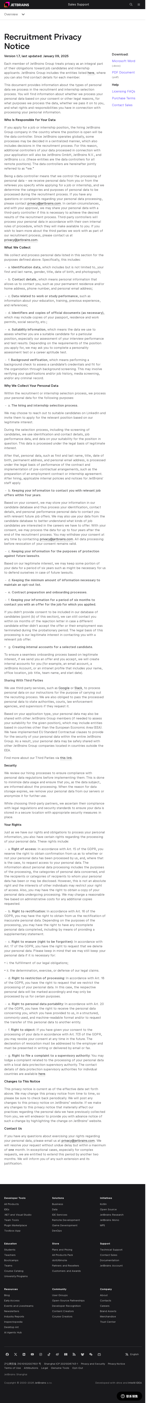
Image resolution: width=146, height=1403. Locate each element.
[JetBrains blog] (66, 1354)
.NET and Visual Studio (18, 1214)
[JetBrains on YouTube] (32, 1354)
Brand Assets (108, 1311)
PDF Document (123, 72)
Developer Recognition (66, 1305)
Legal (44, 1368)
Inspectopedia (13, 1321)
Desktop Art (11, 1327)
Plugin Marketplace (15, 1225)
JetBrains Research (112, 1214)
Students (9, 1249)
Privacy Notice (116, 1363)
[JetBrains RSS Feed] (74, 1354)
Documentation (109, 1260)
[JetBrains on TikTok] (49, 1354)
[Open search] (131, 5)
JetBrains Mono (109, 1220)
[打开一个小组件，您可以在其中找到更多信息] (129, 1396)
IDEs (6, 1209)
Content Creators (63, 1311)
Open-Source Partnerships (68, 1300)
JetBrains (40, 1382)
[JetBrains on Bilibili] (99, 1354)
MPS (102, 1225)
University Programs (16, 1276)
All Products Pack (62, 1255)
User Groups (60, 1295)
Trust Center (108, 1321)
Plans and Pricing (62, 1249)
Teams (8, 1265)
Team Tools (11, 1220)
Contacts (105, 1300)
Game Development (64, 1225)
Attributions (31, 1368)
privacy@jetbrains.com (44, 203)
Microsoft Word (123, 61)
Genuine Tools (60, 1368)
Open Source (108, 1209)
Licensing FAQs (123, 91)
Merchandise (108, 1316)
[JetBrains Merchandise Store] (82, 1354)
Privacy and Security (93, 1363)
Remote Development (66, 1220)
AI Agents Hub (13, 1332)
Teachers (10, 1255)
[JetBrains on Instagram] (41, 1354)
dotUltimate (59, 1260)
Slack (78, 688)
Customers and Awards (66, 1271)
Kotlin (103, 1204)
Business (57, 1204)
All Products (11, 1204)
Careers (105, 1305)
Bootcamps (11, 1260)
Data (54, 1209)
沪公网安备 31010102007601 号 (22, 1363)
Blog (7, 1295)
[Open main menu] (139, 5)
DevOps (57, 1230)
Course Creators (62, 1316)
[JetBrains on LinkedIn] (24, 1354)
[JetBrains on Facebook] (7, 1354)
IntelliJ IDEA (135, 1382)
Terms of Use (12, 1368)
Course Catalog (13, 1271)
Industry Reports (14, 1316)
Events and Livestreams (18, 1305)
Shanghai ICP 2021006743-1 (61, 1363)
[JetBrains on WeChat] (91, 1354)
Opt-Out (77, 1368)
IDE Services (59, 1214)
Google (64, 688)
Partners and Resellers (65, 1265)
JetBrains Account (111, 1265)
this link (66, 758)
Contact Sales (122, 105)
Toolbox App (12, 1230)
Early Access (12, 1300)
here (90, 73)
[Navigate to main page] (16, 4)
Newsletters (11, 1311)
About (104, 1295)
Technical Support (111, 1249)
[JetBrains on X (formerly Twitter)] (16, 1354)
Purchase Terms (123, 98)
